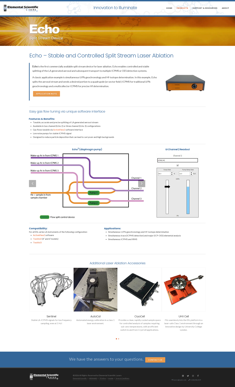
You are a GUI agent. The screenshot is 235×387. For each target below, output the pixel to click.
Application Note (46, 94)
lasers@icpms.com (179, 380)
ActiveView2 (59, 129)
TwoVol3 (37, 242)
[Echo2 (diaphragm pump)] (87, 183)
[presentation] (26, 301)
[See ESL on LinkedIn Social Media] (183, 376)
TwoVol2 (37, 238)
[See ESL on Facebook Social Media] (198, 376)
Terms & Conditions (122, 378)
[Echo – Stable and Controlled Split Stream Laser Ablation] (185, 83)
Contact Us (155, 360)
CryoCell (139, 316)
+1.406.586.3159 (195, 380)
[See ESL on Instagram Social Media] (193, 376)
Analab (110, 378)
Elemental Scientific (80, 378)
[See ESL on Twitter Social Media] (188, 376)
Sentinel (51, 316)
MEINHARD (93, 378)
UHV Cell (184, 316)
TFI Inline (102, 378)
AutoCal (95, 316)
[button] (116, 338)
